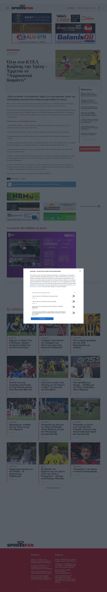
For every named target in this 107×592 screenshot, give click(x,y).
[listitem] (53, 292)
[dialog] (53, 296)
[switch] (73, 296)
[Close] (80, 271)
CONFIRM (42, 318)
